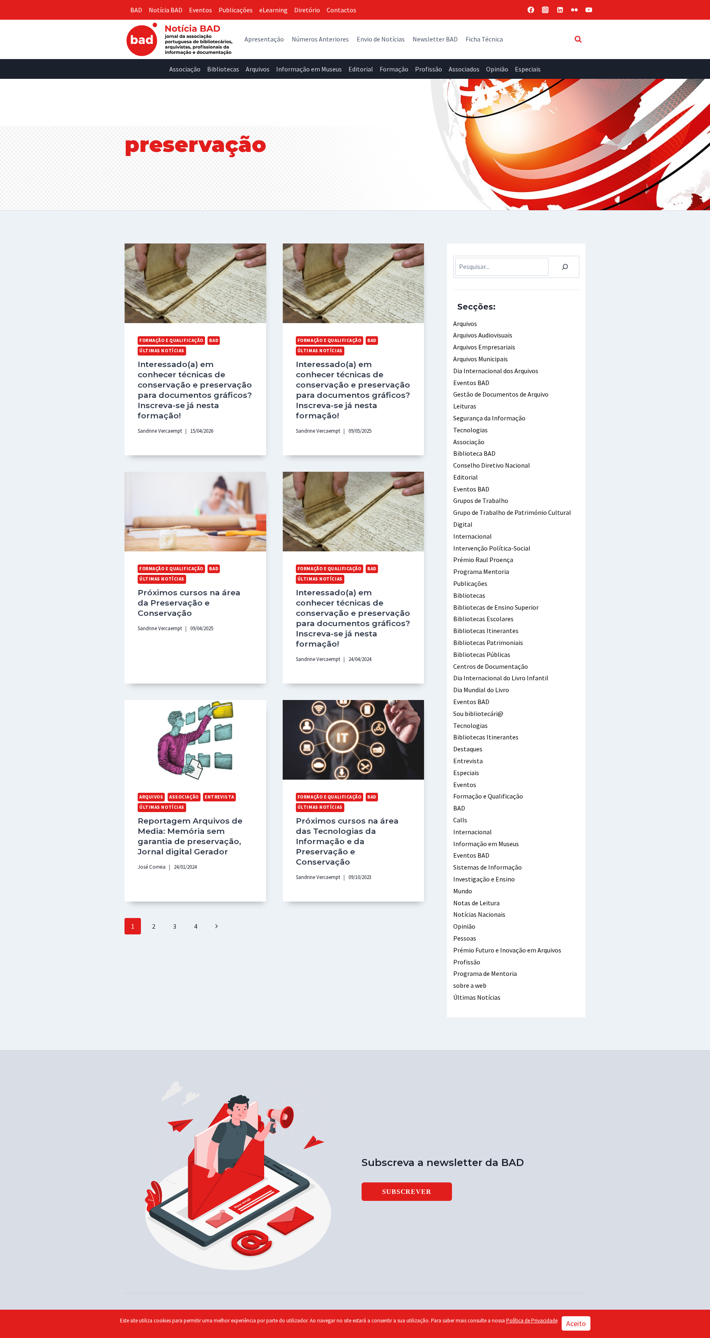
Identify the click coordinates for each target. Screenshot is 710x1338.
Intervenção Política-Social (491, 548)
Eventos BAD (471, 383)
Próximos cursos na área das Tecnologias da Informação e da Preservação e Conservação (347, 841)
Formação (394, 69)
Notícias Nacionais (479, 914)
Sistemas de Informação (487, 867)
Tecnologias (470, 430)
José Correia (152, 866)
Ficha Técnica (484, 39)
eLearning (273, 10)
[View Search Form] (578, 39)
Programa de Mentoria (485, 973)
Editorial (360, 69)
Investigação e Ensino (484, 879)
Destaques (467, 749)
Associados (464, 69)
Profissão (428, 69)
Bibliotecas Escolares (483, 619)
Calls (460, 820)
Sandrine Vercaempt (160, 430)
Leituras (464, 406)
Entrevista (219, 797)
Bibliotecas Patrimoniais (488, 642)
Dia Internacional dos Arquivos (495, 371)
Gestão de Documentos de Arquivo (501, 394)
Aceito (576, 1323)
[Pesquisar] (565, 267)
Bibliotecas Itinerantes (486, 631)
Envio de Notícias (381, 39)
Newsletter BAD (435, 39)
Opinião (497, 69)
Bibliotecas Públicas (481, 654)
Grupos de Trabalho (480, 500)
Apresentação (264, 39)
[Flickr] (574, 9)
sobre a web (469, 985)
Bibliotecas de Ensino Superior (496, 607)
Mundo (462, 891)
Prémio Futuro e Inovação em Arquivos (507, 950)
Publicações (236, 10)
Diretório (307, 10)
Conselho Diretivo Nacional (491, 465)
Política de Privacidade (532, 1320)
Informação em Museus (309, 69)
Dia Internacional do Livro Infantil (501, 678)
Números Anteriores (320, 39)
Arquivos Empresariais (484, 347)
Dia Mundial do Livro (481, 690)
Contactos (341, 10)
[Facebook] (530, 9)
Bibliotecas (223, 69)
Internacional (472, 536)
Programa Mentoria (481, 571)
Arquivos (258, 69)
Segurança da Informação (489, 418)
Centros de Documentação (490, 666)
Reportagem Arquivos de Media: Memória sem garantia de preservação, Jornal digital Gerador (190, 836)
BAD (136, 10)
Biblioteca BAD (474, 453)
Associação (185, 69)
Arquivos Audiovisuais (482, 335)
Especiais (528, 69)
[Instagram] (545, 9)
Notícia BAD (165, 10)
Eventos (200, 10)
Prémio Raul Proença (483, 559)
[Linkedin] (560, 9)
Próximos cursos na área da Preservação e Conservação (189, 603)
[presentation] (195, 283)
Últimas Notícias (161, 350)
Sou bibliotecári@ (478, 713)
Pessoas (464, 938)
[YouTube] (588, 9)
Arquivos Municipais (480, 359)
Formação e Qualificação (171, 340)
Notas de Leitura (476, 903)
